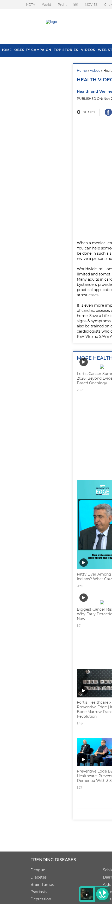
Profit (62, 4)
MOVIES (91, 4)
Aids (107, 884)
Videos (88, 50)
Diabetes (38, 877)
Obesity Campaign (32, 50)
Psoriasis (38, 891)
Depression (40, 899)
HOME (6, 50)
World (46, 4)
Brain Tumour (43, 884)
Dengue (37, 870)
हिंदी (75, 4)
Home (82, 70)
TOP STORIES (66, 50)
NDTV (30, 4)
